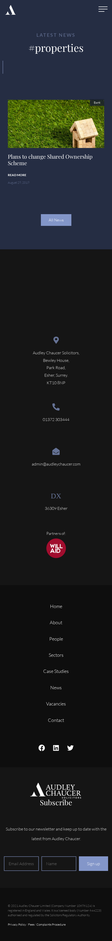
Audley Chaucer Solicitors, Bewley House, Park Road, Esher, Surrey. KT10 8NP (56, 367)
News (56, 687)
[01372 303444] (56, 407)
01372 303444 (56, 419)
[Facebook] (41, 747)
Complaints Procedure (51, 924)
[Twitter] (70, 747)
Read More (17, 175)
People (56, 639)
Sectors (56, 655)
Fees (31, 924)
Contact (56, 720)
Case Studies (56, 671)
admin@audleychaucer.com (56, 464)
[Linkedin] (56, 747)
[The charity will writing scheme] (56, 556)
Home (56, 606)
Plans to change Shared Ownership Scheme (50, 159)
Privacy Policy (17, 924)
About (56, 622)
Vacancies (56, 704)
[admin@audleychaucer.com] (56, 451)
